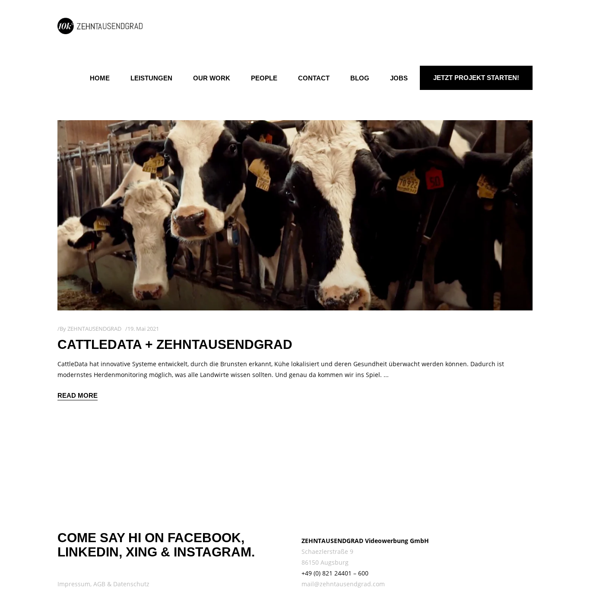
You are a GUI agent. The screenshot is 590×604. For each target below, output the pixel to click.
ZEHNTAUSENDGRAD (94, 328)
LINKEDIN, (89, 552)
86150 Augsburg (325, 562)
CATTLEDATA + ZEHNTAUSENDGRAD (174, 344)
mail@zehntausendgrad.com (343, 584)
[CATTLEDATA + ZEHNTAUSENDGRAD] (295, 215)
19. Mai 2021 (143, 328)
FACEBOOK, (206, 537)
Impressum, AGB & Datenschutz (103, 584)
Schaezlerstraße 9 (327, 551)
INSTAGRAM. (214, 552)
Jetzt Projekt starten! (476, 77)
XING (141, 552)
